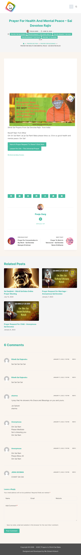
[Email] (61, 196)
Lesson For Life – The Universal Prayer (24, 149)
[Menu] (71, 7)
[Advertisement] (40, 78)
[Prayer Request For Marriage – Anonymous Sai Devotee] (59, 278)
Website (59, 498)
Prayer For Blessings (18, 34)
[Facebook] (11, 196)
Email (33, 498)
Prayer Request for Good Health (39, 34)
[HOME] (23, 43)
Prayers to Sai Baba (50, 37)
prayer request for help (62, 34)
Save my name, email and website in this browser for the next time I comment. (33, 525)
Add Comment (11, 506)
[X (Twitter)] (19, 196)
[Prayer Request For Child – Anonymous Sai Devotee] (21, 311)
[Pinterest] (28, 196)
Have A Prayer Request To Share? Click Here (27, 144)
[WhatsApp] (53, 196)
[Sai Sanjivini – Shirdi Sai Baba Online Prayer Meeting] (21, 278)
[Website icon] (40, 219)
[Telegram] (44, 196)
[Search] (76, 6)
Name (8, 498)
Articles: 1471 (40, 224)
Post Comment (11, 531)
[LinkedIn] (36, 196)
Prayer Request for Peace (31, 37)
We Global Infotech (51, 551)
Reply (74, 359)
